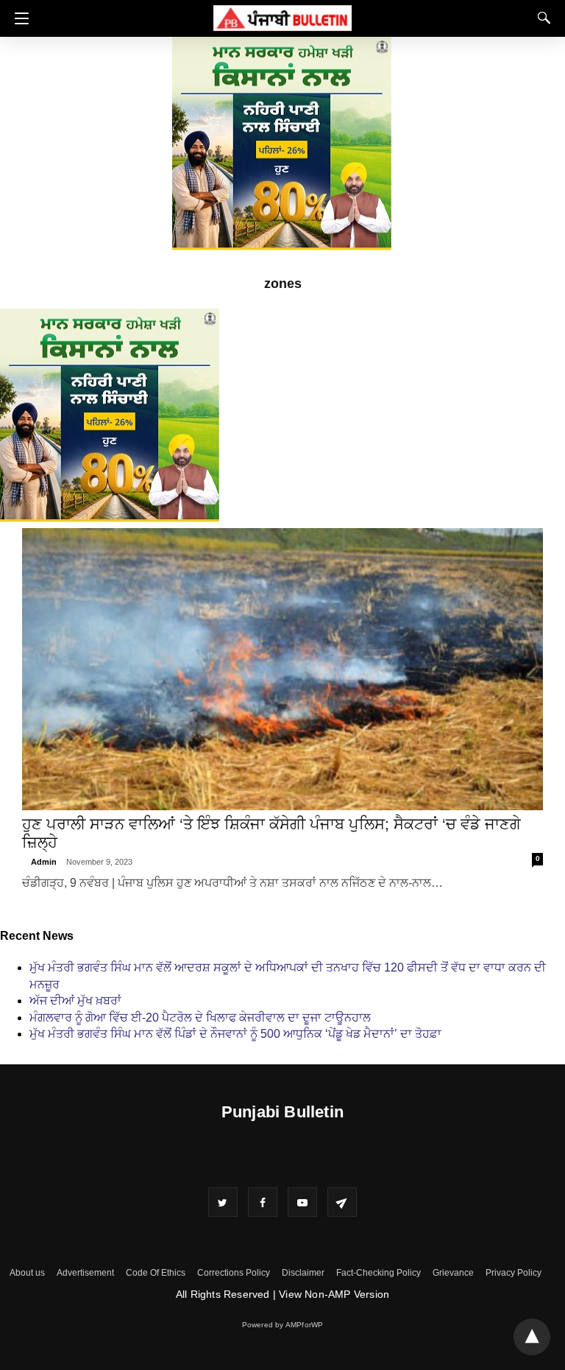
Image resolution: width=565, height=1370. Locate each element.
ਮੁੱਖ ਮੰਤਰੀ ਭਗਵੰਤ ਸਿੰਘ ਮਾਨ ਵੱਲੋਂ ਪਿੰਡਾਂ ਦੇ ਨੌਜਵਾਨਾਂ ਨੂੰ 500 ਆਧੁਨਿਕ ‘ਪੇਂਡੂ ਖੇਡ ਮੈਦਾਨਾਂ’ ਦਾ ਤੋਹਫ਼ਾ (235, 1034)
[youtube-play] (302, 1202)
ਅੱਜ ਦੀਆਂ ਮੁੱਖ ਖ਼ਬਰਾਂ (75, 1000)
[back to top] (532, 1336)
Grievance (453, 1273)
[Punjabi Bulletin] (282, 16)
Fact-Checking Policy (378, 1273)
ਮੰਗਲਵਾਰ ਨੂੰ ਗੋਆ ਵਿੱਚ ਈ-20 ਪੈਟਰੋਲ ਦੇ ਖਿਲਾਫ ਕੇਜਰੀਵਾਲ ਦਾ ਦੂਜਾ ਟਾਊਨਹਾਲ (200, 1017)
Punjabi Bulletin (282, 1112)
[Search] (540, 17)
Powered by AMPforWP (283, 1325)
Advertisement (85, 1273)
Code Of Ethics (155, 1273)
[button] (18, 18)
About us (27, 1273)
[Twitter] (223, 1202)
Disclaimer (303, 1273)
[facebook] (262, 1202)
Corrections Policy (233, 1273)
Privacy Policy (513, 1273)
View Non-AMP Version (334, 1294)
